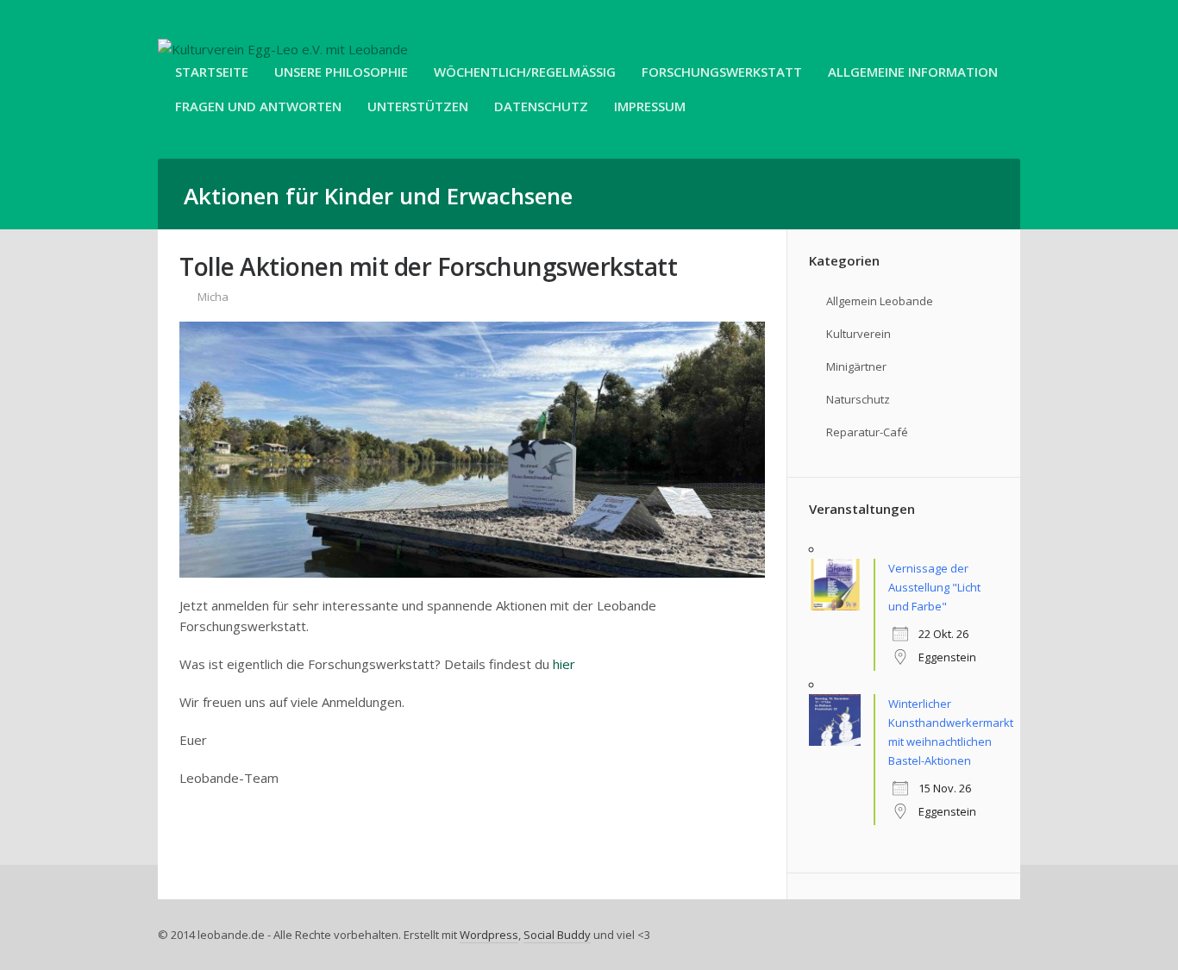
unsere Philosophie (341, 71)
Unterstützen (417, 106)
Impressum (650, 106)
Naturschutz (858, 399)
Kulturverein (858, 333)
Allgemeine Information (913, 71)
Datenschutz (541, 106)
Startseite (211, 71)
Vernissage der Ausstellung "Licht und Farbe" (934, 587)
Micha (213, 296)
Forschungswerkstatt (722, 71)
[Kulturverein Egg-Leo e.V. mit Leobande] (283, 49)
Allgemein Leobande (879, 301)
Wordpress (489, 934)
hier (564, 664)
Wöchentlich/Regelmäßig (525, 71)
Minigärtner (856, 366)
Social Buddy (557, 934)
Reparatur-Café (867, 432)
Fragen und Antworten (258, 106)
